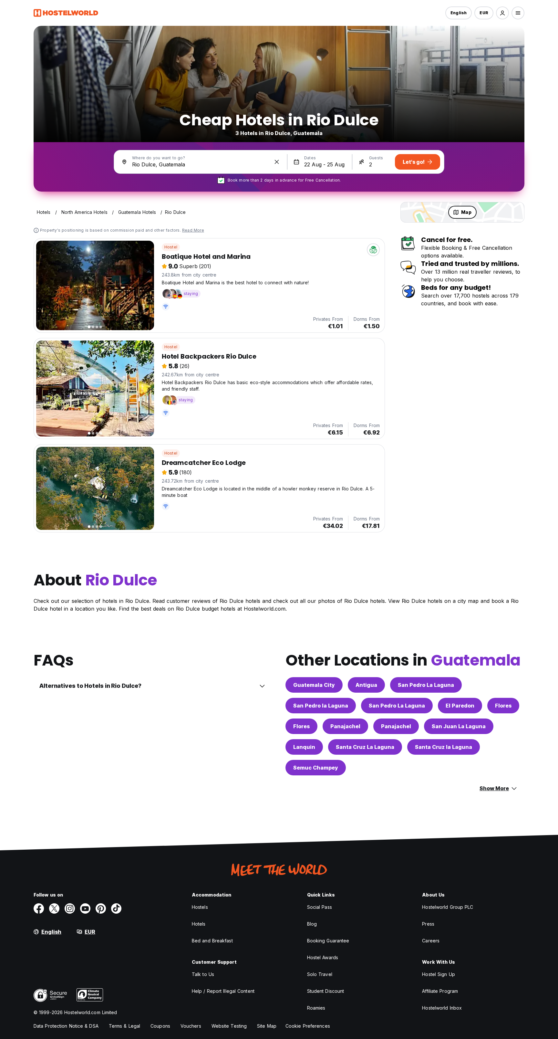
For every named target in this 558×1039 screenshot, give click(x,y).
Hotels (199, 924)
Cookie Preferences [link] (307, 1026)
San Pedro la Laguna (320, 705)
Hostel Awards (322, 957)
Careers (430, 940)
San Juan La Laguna (459, 726)
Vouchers (191, 1026)
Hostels (200, 907)
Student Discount (325, 991)
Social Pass (319, 907)
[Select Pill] (502, 12)
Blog (312, 924)
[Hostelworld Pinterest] (101, 908)
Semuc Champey (315, 767)
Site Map (266, 1026)
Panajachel (345, 726)
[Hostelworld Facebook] (39, 908)
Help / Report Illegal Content (223, 991)
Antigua (366, 685)
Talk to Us (203, 974)
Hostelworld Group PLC (447, 907)
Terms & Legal (124, 1026)
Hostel (170, 247)
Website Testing (229, 1026)
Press (428, 924)
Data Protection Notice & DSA (66, 1026)
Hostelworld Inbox (442, 1008)
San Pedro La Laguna (426, 685)
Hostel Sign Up (438, 974)
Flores (503, 705)
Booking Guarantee (328, 940)
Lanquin (304, 747)
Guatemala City (314, 685)
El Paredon (460, 705)
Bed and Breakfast (212, 940)
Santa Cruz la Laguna (443, 747)
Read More (193, 230)
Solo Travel (319, 974)
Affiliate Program (440, 991)
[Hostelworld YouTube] (85, 908)
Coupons (160, 1026)
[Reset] (276, 162)
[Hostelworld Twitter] (54, 908)
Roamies (316, 1008)
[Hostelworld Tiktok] (116, 908)
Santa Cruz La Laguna (365, 747)
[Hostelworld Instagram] (70, 908)
